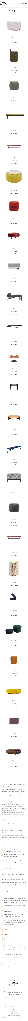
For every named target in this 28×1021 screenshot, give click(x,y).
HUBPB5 (15, 251)
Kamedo (14, 37)
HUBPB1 (15, 341)
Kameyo (14, 67)
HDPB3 (15, 100)
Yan (14, 308)
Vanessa (14, 369)
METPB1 (15, 462)
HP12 (15, 643)
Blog (14, 1009)
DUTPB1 (15, 371)
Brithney (14, 761)
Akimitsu (14, 218)
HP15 (15, 613)
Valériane (14, 489)
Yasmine (14, 278)
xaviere (14, 339)
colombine (14, 640)
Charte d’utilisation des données (14, 1015)
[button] (14, 42)
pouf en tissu (14, 731)
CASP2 (15, 70)
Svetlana (14, 429)
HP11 (15, 673)
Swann (14, 399)
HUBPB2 (15, 311)
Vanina (14, 519)
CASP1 (15, 40)
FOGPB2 (15, 402)
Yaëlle (14, 580)
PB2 (15, 583)
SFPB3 (15, 191)
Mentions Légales (14, 1013)
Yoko (14, 248)
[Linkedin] (14, 1000)
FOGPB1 (15, 432)
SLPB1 (15, 221)
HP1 (15, 733)
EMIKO (14, 128)
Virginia (14, 550)
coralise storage (14, 610)
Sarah (14, 459)
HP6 (15, 763)
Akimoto (14, 188)
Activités (14, 1011)
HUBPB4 (15, 281)
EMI (14, 158)
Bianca (14, 700)
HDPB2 (15, 130)
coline (14, 670)
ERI (14, 97)
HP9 (15, 703)
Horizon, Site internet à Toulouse (17, 1018)
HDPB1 (15, 160)
